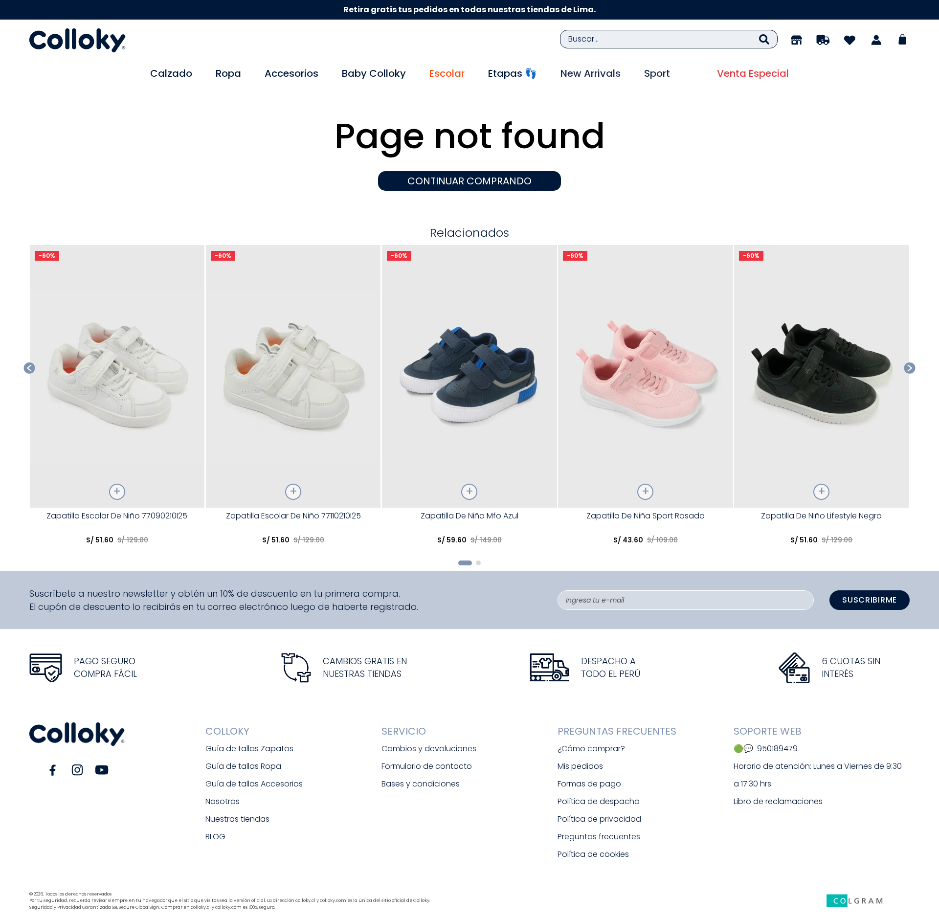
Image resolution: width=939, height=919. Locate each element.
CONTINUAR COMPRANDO (469, 181)
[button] (465, 562)
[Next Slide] (910, 368)
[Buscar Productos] (764, 39)
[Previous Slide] (29, 368)
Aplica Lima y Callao (564, 9)
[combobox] (669, 39)
